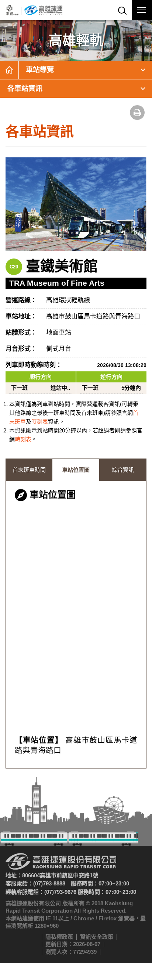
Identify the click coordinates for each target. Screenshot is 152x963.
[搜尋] (121, 10)
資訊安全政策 (96, 937)
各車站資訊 (24, 88)
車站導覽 (40, 70)
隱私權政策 (59, 937)
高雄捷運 (34, 10)
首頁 (9, 70)
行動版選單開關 (142, 10)
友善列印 (137, 112)
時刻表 (39, 421)
